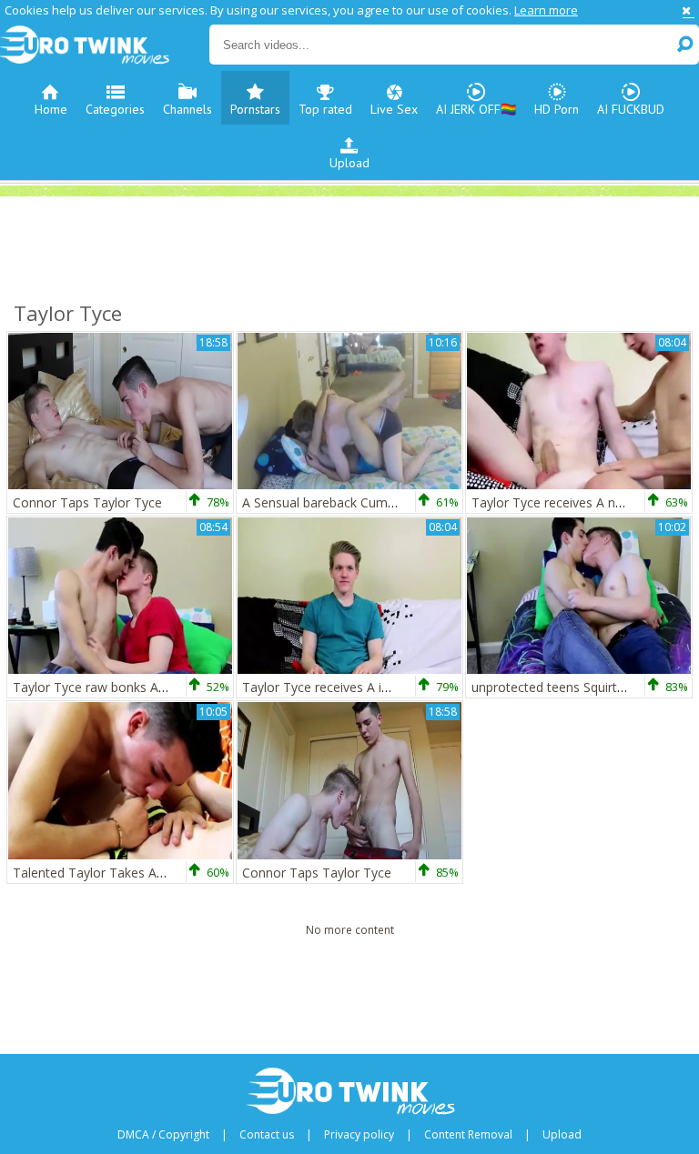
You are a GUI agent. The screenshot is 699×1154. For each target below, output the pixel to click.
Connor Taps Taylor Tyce (87, 502)
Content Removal (468, 1134)
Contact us (266, 1134)
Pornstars (255, 109)
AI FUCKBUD (630, 109)
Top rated (325, 109)
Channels (187, 109)
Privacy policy (359, 1134)
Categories (115, 109)
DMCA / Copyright (163, 1134)
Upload (349, 163)
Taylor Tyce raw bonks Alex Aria (107, 687)
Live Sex (394, 109)
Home (51, 109)
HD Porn (556, 109)
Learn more (546, 10)
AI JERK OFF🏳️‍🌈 (476, 109)
